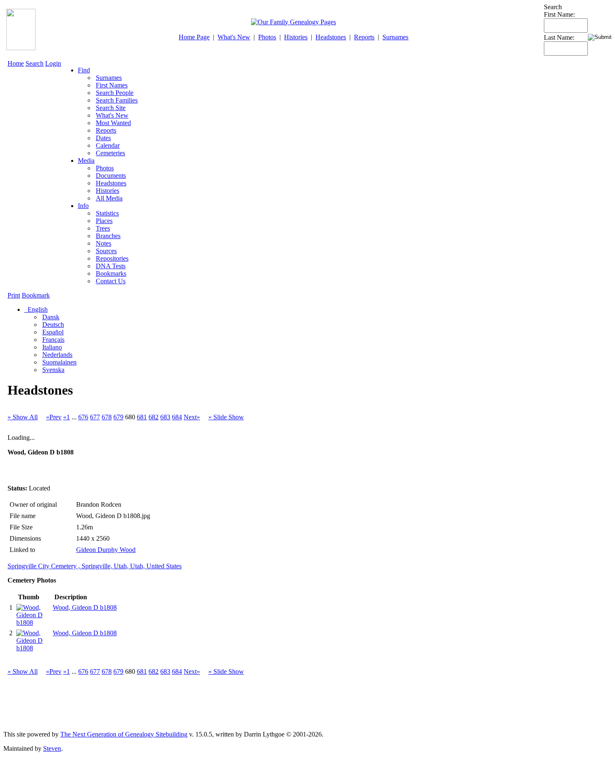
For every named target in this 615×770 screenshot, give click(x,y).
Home (16, 63)
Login (53, 63)
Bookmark (36, 295)
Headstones (330, 37)
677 (95, 417)
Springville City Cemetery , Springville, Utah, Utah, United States (95, 566)
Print (14, 295)
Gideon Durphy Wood (106, 549)
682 (154, 417)
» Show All (23, 417)
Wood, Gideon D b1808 (85, 607)
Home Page (194, 37)
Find (84, 70)
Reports (364, 37)
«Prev (54, 417)
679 (118, 417)
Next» (192, 417)
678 (107, 417)
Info (83, 205)
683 (165, 417)
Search (35, 63)
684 (177, 417)
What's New (234, 37)
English (37, 309)
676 (83, 417)
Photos (267, 37)
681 (142, 417)
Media (86, 160)
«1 (66, 417)
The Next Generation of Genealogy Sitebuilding (123, 734)
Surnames (395, 37)
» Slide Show (226, 417)
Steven (52, 748)
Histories (296, 37)
